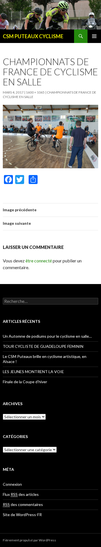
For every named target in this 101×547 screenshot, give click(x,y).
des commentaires (23, 504)
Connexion (12, 484)
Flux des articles (21, 494)
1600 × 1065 (35, 92)
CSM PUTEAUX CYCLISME (33, 36)
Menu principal (94, 36)
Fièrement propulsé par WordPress (29, 540)
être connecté (39, 260)
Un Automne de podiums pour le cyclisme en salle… (47, 336)
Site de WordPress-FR (22, 514)
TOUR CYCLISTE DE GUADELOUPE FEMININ (43, 346)
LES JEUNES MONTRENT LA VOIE (33, 371)
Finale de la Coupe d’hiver (25, 381)
